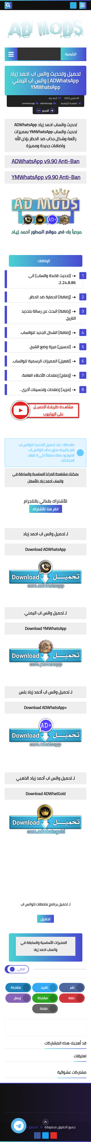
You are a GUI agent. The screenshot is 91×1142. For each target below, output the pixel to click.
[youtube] (53, 1135)
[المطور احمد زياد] (45, 26)
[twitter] (45, 1135)
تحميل (45, 918)
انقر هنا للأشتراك (46, 508)
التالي (21, 969)
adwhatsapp (46, 103)
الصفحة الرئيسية (69, 103)
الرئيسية (71, 54)
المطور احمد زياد (26, 1127)
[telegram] (73, 5)
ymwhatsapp (28, 103)
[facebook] (37, 1135)
